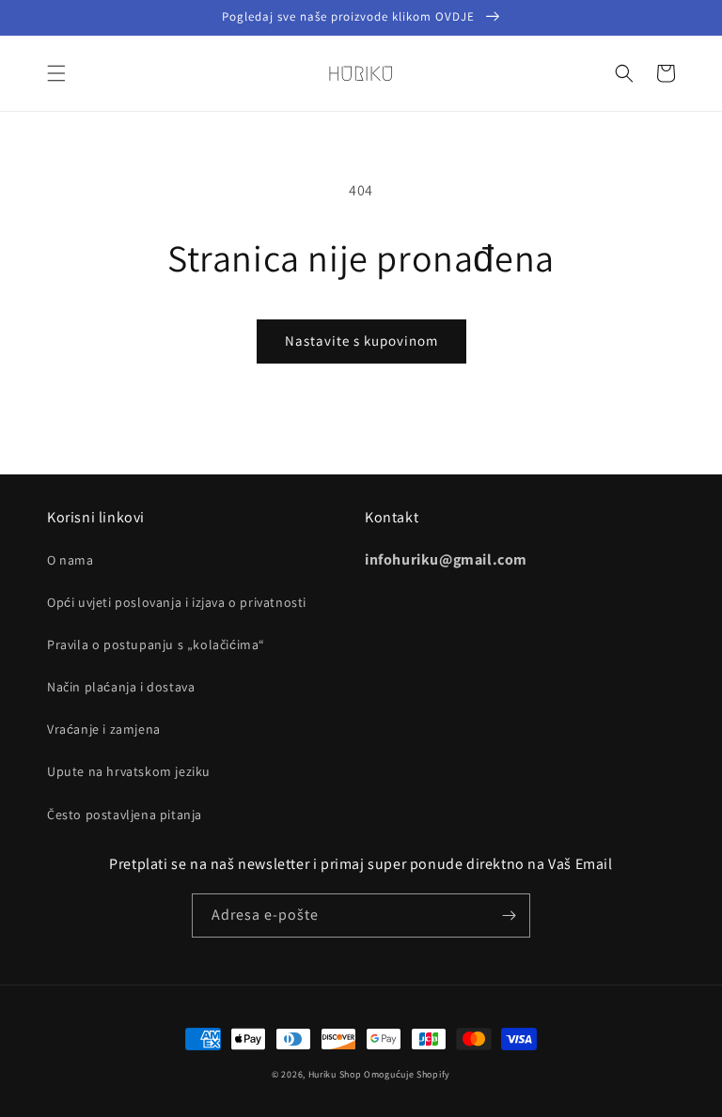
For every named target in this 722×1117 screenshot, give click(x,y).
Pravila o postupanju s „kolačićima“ (156, 644)
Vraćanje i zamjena (104, 729)
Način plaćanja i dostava (121, 686)
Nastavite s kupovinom (361, 340)
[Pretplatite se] (508, 915)
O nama (70, 559)
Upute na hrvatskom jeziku (129, 771)
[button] (56, 73)
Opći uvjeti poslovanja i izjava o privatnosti (176, 602)
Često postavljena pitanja (124, 814)
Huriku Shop (335, 1074)
